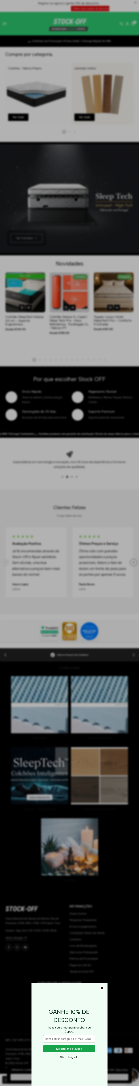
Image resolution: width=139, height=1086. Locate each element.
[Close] (102, 988)
